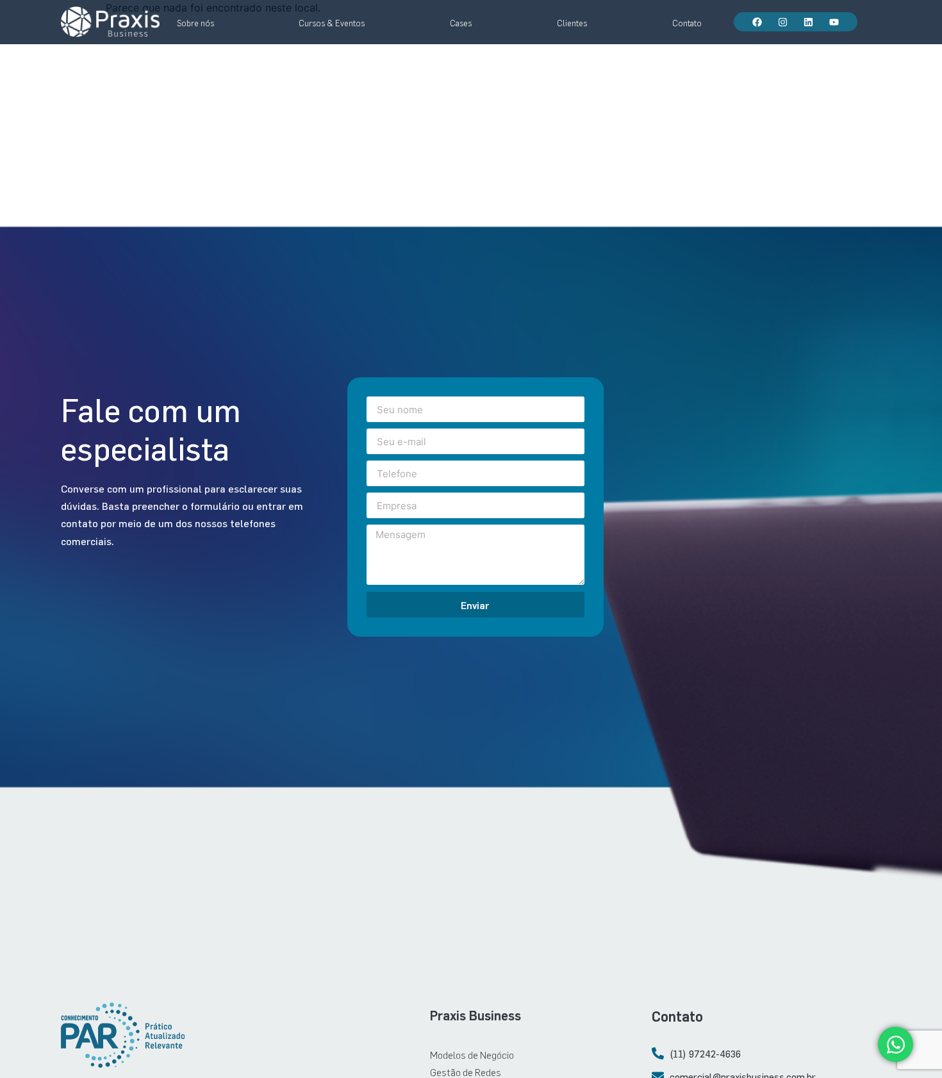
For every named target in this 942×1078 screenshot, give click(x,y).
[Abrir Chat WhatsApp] (895, 1044)
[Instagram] (782, 21)
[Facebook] (756, 21)
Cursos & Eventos (332, 23)
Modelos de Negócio (472, 1054)
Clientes (572, 23)
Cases (461, 23)
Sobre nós (195, 23)
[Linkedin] (808, 21)
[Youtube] (833, 21)
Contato (687, 23)
